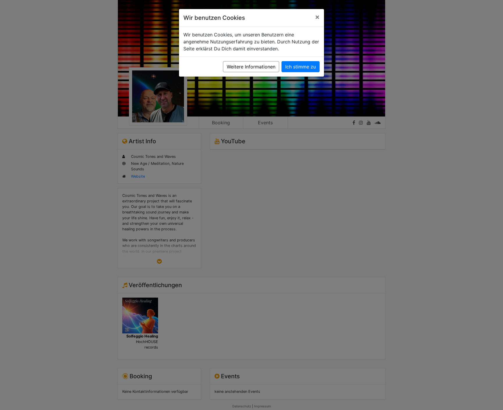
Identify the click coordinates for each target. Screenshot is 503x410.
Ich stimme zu (300, 67)
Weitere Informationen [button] (251, 67)
